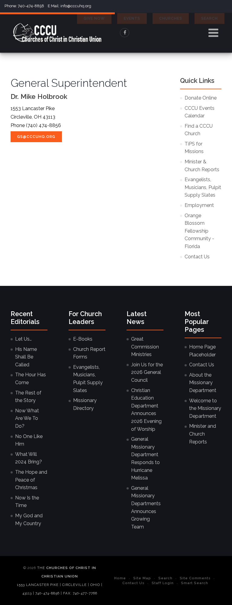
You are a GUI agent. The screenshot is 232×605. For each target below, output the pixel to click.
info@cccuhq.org (75, 6)
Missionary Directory (85, 404)
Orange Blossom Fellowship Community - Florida (199, 231)
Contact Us (197, 257)
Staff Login (163, 583)
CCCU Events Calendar (199, 112)
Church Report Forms (89, 353)
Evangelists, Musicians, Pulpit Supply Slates (203, 187)
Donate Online (201, 98)
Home (120, 578)
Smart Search (194, 583)
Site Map (142, 578)
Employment (199, 205)
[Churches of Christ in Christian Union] (57, 32)
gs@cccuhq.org (36, 137)
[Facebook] (125, 32)
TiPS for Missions (194, 148)
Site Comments (195, 578)
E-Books (82, 339)
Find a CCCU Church (199, 130)
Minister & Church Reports (202, 165)
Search (165, 578)
